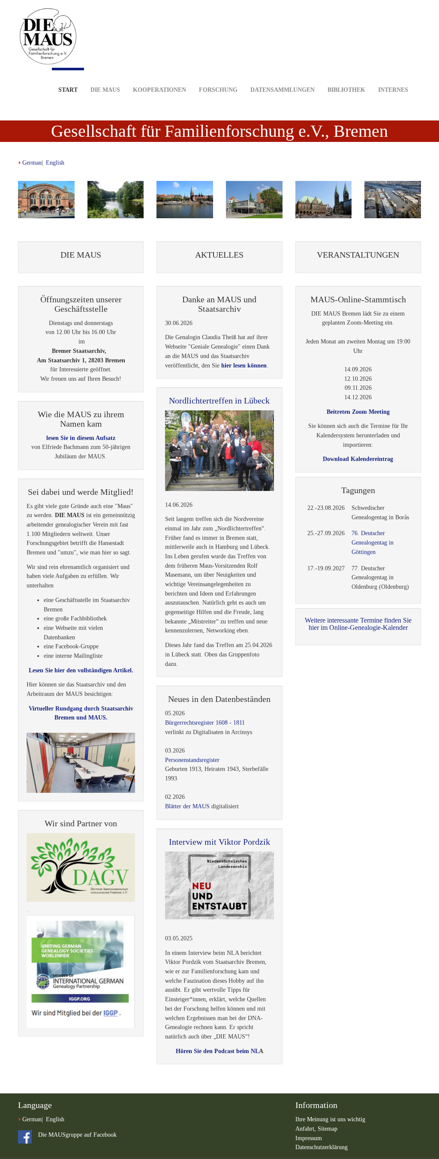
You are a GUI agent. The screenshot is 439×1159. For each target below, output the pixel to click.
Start (68, 90)
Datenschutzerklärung (321, 1147)
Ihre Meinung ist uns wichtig (330, 1119)
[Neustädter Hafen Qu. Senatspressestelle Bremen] (392, 199)
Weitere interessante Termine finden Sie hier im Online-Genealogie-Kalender (358, 624)
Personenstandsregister (192, 760)
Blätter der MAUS (187, 806)
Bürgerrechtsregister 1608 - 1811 (205, 722)
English (55, 163)
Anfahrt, (306, 1129)
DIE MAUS (105, 90)
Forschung (218, 90)
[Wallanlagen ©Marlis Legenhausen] (115, 199)
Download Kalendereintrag (358, 459)
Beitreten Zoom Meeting (358, 412)
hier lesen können (244, 365)
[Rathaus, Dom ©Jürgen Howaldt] (323, 199)
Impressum (308, 1138)
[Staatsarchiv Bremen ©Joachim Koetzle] (254, 199)
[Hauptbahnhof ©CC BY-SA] (46, 199)
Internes (393, 90)
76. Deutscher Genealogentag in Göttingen (373, 542)
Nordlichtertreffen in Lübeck (219, 400)
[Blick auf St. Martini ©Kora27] (184, 199)
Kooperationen (159, 90)
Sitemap (327, 1129)
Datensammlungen (282, 90)
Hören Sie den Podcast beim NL (217, 1051)
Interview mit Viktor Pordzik (219, 841)
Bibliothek (346, 90)
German (32, 163)
